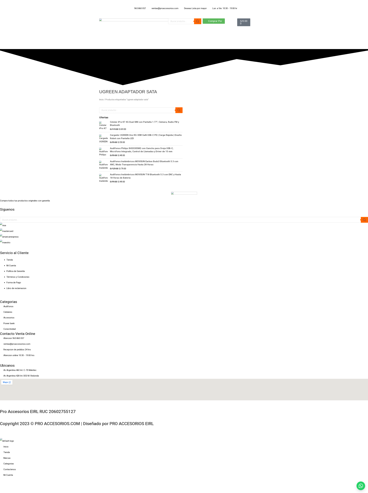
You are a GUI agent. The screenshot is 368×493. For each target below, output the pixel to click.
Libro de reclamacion (16, 288)
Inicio (101, 99)
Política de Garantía (15, 271)
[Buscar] (197, 21)
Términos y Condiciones (17, 277)
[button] (1, 214)
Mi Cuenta (11, 265)
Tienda (9, 260)
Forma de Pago (13, 282)
